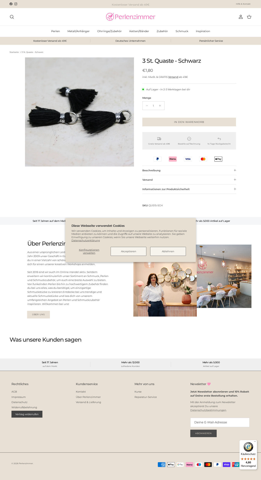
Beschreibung (151, 170)
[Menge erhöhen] (161, 105)
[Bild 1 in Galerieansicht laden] (79, 112)
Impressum (18, 396)
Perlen (55, 31)
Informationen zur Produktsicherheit (166, 189)
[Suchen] (12, 17)
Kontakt (81, 391)
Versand (173, 76)
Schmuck (182, 31)
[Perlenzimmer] (130, 17)
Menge (146, 97)
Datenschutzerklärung (85, 240)
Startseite (14, 52)
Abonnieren (203, 433)
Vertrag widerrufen (27, 414)
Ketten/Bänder (139, 31)
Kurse (138, 391)
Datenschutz (19, 402)
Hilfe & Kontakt (243, 4)
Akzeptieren (128, 251)
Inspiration (203, 31)
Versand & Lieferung (88, 402)
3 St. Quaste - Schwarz (32, 52)
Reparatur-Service (146, 396)
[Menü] (255, 442)
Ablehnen (168, 251)
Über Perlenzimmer (88, 396)
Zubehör (162, 31)
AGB (14, 391)
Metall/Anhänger (78, 31)
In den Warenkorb (189, 121)
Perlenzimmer (26, 463)
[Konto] (240, 17)
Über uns (38, 314)
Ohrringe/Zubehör (109, 31)
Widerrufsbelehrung (24, 407)
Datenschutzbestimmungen (208, 410)
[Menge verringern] (146, 105)
